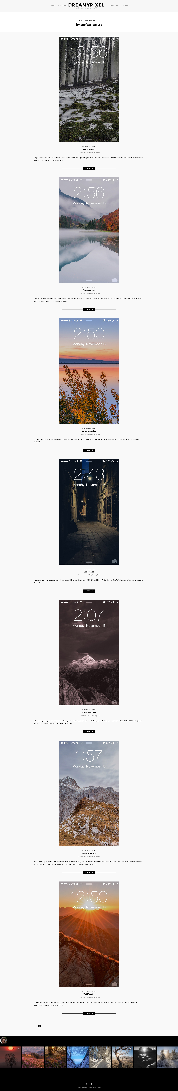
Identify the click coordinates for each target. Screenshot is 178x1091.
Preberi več (89, 168)
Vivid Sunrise (89, 994)
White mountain (89, 712)
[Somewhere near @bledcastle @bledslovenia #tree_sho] (122, 1057)
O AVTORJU (62, 5)
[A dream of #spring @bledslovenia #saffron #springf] (55, 1057)
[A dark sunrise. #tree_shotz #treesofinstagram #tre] (10, 1057)
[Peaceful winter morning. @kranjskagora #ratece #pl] (167, 1057)
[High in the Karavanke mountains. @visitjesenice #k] (78, 1057)
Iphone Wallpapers (89, 146)
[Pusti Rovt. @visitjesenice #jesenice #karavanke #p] (100, 1057)
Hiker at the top (89, 853)
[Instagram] (91, 1084)
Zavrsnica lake (89, 290)
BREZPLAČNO (114, 5)
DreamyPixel (96, 152)
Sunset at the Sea (89, 431)
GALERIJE (126, 5)
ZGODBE (52, 5)
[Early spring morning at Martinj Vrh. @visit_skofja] (33, 1057)
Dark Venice (89, 571)
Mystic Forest (89, 149)
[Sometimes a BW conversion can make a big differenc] (145, 1057)
